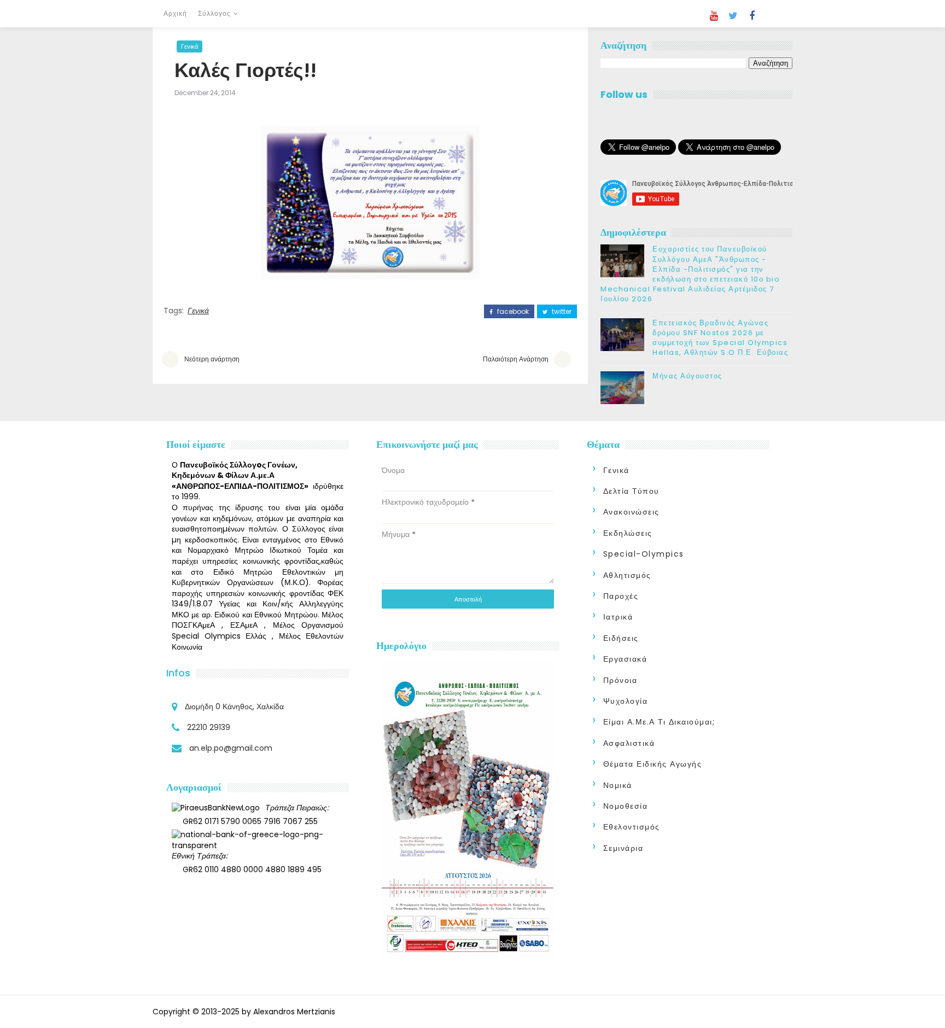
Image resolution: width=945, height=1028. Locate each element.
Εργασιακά (625, 658)
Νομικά (617, 785)
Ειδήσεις (621, 638)
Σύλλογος (214, 13)
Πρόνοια (620, 680)
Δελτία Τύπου (631, 491)
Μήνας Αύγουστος (687, 376)
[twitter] (733, 16)
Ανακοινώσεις (631, 511)
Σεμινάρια (623, 848)
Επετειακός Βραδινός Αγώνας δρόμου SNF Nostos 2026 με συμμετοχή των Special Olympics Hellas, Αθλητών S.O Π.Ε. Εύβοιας (720, 338)
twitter (560, 312)
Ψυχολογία (625, 701)
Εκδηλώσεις (627, 533)
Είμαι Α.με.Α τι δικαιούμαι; (659, 721)
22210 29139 (208, 727)
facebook (512, 312)
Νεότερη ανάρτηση (212, 359)
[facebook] (752, 16)
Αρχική (175, 13)
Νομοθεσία (625, 806)
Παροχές (621, 596)
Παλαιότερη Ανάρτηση (516, 359)
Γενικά (189, 46)
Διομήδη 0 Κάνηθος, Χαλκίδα (234, 706)
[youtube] (713, 16)
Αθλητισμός (627, 575)
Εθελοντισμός (631, 826)
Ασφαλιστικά (629, 743)
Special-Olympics (643, 553)
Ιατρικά (618, 616)
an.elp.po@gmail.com (230, 748)
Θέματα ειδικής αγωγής (652, 763)
